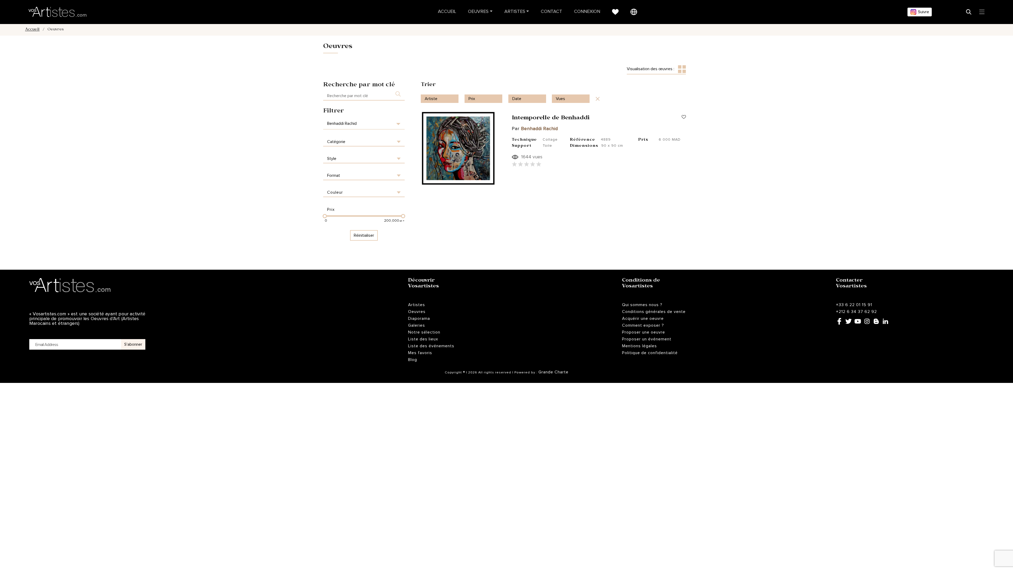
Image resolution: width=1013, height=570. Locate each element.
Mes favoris (420, 353)
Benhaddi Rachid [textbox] (342, 123)
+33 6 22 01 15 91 (854, 305)
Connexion (587, 12)
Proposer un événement (646, 339)
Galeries (416, 325)
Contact (551, 12)
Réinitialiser (364, 235)
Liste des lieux (423, 339)
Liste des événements (431, 346)
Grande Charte (553, 372)
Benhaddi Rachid (539, 129)
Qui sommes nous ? (642, 305)
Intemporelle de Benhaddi (551, 118)
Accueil (447, 12)
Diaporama (419, 318)
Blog (412, 360)
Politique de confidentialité (650, 353)
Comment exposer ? (643, 325)
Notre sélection (424, 332)
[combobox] (364, 124)
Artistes (514, 12)
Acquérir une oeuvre (643, 318)
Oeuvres (478, 12)
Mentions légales (639, 346)
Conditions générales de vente (654, 312)
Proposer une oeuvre (643, 332)
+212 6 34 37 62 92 (856, 312)
